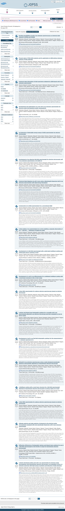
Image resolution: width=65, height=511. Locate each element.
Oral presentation (45, 11)
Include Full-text (59, 20)
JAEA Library (61, 507)
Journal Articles (32, 11)
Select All (18, 31)
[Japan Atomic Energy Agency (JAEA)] (3, 3)
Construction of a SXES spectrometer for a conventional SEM (35, 205)
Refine (7, 40)
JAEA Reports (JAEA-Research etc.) (11, 20)
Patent (58, 10)
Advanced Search (57, 23)
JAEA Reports (19, 11)
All (7, 10)
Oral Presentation (31, 20)
